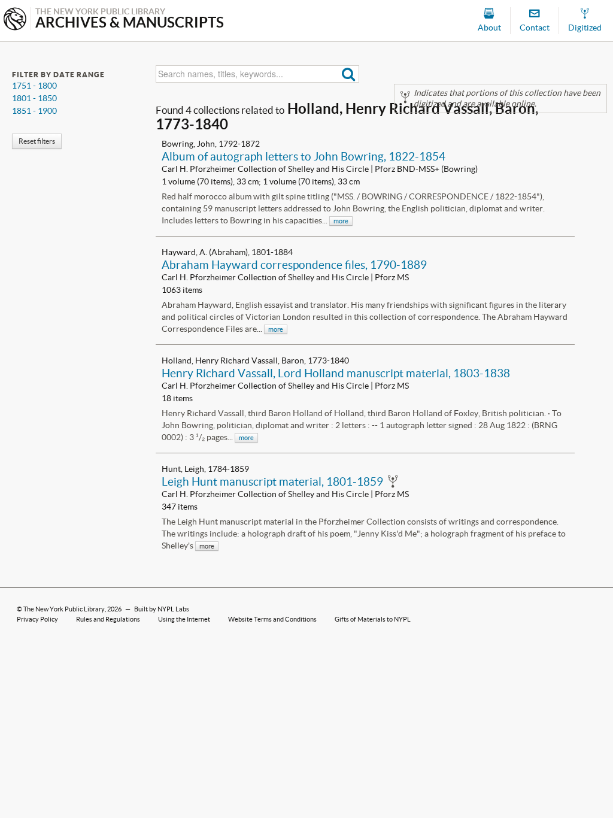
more (340, 221)
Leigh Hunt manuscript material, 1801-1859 (272, 481)
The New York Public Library (64, 609)
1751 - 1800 (34, 85)
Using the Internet (184, 619)
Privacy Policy (37, 619)
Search (348, 74)
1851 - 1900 (34, 111)
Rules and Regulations (108, 619)
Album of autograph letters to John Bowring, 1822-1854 (303, 156)
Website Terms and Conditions (272, 619)
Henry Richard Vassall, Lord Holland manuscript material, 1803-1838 (336, 373)
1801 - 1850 (34, 98)
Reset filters (37, 141)
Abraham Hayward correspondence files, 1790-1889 (294, 264)
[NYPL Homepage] (15, 20)
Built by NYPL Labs (161, 609)
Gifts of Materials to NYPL (373, 619)
